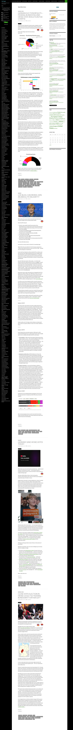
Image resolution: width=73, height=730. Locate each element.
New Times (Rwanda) (5, 272)
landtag (20, 184)
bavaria (23, 179)
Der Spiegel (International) (5, 123)
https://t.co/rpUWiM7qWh (53, 63)
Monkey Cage (4, 261)
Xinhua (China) (4, 394)
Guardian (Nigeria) (4, 185)
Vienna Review (4, 383)
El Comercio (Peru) (4, 138)
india (64, 118)
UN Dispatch (3, 379)
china (54, 113)
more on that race (39, 278)
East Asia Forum (4, 134)
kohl (20, 432)
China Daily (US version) (5, 89)
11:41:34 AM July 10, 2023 (53, 64)
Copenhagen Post (4, 98)
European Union (56, 117)
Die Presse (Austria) (4, 127)
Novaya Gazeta (4, 278)
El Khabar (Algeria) (4, 141)
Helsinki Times (4, 189)
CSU (28, 181)
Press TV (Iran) (4, 302)
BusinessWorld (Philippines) (6, 78)
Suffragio (4, 1)
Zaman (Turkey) (4, 399)
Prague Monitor (4, 300)
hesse (41, 431)
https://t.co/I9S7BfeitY (61, 56)
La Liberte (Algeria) (4, 233)
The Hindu (3, 355)
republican (53, 123)
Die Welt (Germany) (4, 128)
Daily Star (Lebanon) (4, 113)
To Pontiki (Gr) (4, 372)
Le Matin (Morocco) (4, 247)
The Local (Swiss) (4, 361)
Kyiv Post (3, 228)
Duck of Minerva (4, 129)
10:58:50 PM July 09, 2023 (53, 85)
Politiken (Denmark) (4, 299)
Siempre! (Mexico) (4, 321)
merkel (24, 184)
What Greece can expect (23, 559)
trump (59, 124)
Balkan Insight (4, 64)
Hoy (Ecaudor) (4, 194)
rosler (28, 184)
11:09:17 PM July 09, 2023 (53, 80)
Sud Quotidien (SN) (4, 330)
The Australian (4, 344)
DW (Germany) (4, 132)
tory (57, 124)
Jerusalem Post (4, 219)
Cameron (59, 112)
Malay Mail (3, 255)
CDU (24, 180)
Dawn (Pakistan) (4, 120)
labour (57, 120)
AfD (19, 179)
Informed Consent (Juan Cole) (6, 204)
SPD (33, 185)
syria (54, 124)
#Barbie (53, 79)
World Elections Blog (5, 390)
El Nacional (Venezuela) (5, 143)
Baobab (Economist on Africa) (6, 68)
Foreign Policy (4, 165)
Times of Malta (4, 370)
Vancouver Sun (4, 381)
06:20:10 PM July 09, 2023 (53, 97)
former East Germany (31, 556)
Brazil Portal (3, 74)
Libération (3, 250)
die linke (32, 181)
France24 (3, 168)
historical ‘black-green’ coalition (29, 538)
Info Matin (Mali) (4, 203)
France (51, 118)
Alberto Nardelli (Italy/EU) (5, 41)
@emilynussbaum (53, 94)
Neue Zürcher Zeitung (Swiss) (6, 267)
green (37, 431)
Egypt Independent (4, 137)
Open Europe (3, 286)
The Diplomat (3, 350)
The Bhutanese (4, 345)
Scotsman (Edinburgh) (5, 316)
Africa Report (3, 34)
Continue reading (33, 170)
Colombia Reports (4, 97)
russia (57, 123)
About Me (29, 1)
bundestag (20, 180)
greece (57, 118)
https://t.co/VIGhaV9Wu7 (53, 84)
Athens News (3, 59)
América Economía (4, 43)
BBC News (3, 69)
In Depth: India (48, 1)
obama (61, 121)
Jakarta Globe (3, 212)
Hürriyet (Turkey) (4, 198)
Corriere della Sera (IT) (5, 99)
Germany (19, 11)
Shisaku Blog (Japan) (4, 320)
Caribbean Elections (4, 82)
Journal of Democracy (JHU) (6, 223)
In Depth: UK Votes (54, 1)
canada (63, 112)
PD (63, 121)
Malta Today (3, 256)
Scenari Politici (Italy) (4, 315)
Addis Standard (4, 32)
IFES (2, 200)
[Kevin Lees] (51, 42)
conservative (53, 115)
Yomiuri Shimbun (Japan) (5, 398)
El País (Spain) (3, 146)
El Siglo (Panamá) (4, 147)
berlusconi (55, 112)
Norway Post (3, 277)
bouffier (27, 179)
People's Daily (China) (5, 294)
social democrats (28, 185)
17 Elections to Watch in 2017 (16, 1)
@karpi (52, 48)
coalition (56, 113)
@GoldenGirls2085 (54, 78)
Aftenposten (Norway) (5, 36)
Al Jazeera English (4, 37)
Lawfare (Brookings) (4, 245)
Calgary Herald (4, 79)
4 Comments (29, 20)
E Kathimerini (4, 133)
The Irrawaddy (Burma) (5, 358)
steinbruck (37, 185)
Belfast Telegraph (4, 72)
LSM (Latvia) (3, 252)
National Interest (4, 266)
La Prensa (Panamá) (4, 237)
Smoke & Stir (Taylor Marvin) (6, 323)
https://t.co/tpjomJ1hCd (61, 74)
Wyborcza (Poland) (4, 393)
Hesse (23, 11)
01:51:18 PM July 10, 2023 (53, 51)
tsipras (61, 124)
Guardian (3, 184)
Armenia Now (4, 54)
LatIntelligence (4, 243)
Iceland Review (4, 199)
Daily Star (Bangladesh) (5, 112)
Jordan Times (4, 222)
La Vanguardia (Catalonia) (5, 242)
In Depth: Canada (41, 1)
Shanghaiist (3, 319)
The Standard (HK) (4, 365)
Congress (59, 113)
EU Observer (3, 155)
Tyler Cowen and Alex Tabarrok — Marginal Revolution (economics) (5, 377)
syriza (56, 124)
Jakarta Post (3, 213)
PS (64, 121)
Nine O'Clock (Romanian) (5, 276)
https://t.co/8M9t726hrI (55, 50)
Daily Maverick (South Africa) (6, 108)
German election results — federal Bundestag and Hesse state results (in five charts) (30, 16)
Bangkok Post (3, 65)
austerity (52, 112)
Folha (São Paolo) (4, 163)
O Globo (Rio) (3, 282)
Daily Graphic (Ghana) (5, 105)
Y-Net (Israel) (3, 395)
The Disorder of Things (5, 351)
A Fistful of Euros (4, 29)
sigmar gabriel (21, 185)
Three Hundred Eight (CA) (5, 367)
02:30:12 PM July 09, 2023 (53, 102)
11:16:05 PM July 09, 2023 (53, 75)
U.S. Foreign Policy (61, 1)
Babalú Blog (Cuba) (4, 63)
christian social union (22, 181)
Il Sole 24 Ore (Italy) (4, 202)
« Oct (50, 145)
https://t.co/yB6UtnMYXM (53, 101)
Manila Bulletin (4, 257)
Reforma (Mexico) (4, 308)
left (22, 432)
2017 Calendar (24, 1)
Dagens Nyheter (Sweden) (5, 104)
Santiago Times (4, 314)
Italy (53, 119)
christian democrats (30, 180)
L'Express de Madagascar (5, 232)
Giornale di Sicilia (4, 179)
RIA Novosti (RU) (4, 311)
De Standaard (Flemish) (5, 122)
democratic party (60, 115)
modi (58, 121)
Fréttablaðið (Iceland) (5, 174)
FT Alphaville (3, 175)
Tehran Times (4, 337)
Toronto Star (3, 374)
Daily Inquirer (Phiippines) (5, 107)
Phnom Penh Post (4, 295)
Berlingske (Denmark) (5, 73)
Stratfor (3, 329)
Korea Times (3, 227)
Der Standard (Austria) (5, 124)
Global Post (3, 180)
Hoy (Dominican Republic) (5, 193)
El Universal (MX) (4, 150)
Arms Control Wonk (4, 55)
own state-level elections (25, 627)
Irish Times (3, 209)
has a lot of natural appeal (34, 297)
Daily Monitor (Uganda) (5, 109)
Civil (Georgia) (4, 94)
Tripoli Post (3, 375)
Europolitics (3, 157)
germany (33, 431)
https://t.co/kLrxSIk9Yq (61, 79)
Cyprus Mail (3, 103)
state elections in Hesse (29, 550)
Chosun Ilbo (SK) (4, 93)
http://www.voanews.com (5, 195)
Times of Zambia (4, 371)
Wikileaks (3, 387)
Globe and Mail (4, 181)
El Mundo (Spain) (4, 142)
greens (24, 584)
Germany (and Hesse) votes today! (30, 443)
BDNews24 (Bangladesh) (5, 70)
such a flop (24, 569)
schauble (39, 184)
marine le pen (51, 121)
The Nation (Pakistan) (5, 362)
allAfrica (3, 42)
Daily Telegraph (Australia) (5, 114)
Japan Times (3, 216)
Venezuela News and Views (5, 382)
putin (50, 123)
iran (50, 119)
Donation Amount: (52, 13)
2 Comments (29, 599)
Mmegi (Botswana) (4, 260)
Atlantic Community (4, 60)
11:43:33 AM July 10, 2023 (53, 57)
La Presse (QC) (4, 238)
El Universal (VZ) (4, 151)
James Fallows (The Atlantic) (6, 214)
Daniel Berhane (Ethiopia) (5, 117)
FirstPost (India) (4, 162)
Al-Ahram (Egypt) (4, 38)
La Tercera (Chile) (4, 241)
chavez (52, 113)
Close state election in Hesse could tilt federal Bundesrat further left (29, 596)
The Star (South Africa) (5, 366)
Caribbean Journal (4, 83)
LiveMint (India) (4, 251)
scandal (27, 561)
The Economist (4, 352)
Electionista (3, 152)
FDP (35, 181)
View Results (6, 24)
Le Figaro (3, 246)
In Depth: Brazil (35, 1)
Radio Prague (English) (5, 305)
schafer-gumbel (33, 184)
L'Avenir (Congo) (4, 229)
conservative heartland (27, 564)
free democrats (40, 181)
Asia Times (3, 58)
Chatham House (4, 88)
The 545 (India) (4, 341)
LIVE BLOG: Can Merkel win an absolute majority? (30, 196)
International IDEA (4, 207)
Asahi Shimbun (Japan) (5, 56)
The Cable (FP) (4, 346)
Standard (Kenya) (4, 326)
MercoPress (3, 259)
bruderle (31, 179)
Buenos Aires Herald (5, 77)
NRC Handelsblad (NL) (5, 280)
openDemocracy (4, 287)
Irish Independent (4, 208)
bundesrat (36, 179)
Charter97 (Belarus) (4, 87)
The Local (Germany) (5, 360)
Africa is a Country (4, 33)
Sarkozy (60, 123)
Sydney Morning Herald (5, 335)
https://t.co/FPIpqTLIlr (53, 45)
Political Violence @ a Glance (6, 298)
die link (20, 431)
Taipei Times (3, 336)
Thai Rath (3, 340)
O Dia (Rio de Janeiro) (5, 281)
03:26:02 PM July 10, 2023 (53, 46)
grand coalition (40, 716)
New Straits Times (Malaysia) (6, 271)
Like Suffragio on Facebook (55, 149)
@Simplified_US (53, 43)
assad (50, 112)
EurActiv (3, 156)
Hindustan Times (4, 190)
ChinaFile (3, 92)
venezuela (55, 128)
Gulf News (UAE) (4, 186)
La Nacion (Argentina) (5, 236)
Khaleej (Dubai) (4, 224)
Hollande (61, 118)
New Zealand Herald (4, 273)
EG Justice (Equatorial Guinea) (6, 136)
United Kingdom (53, 126)
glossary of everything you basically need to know (29, 554)
